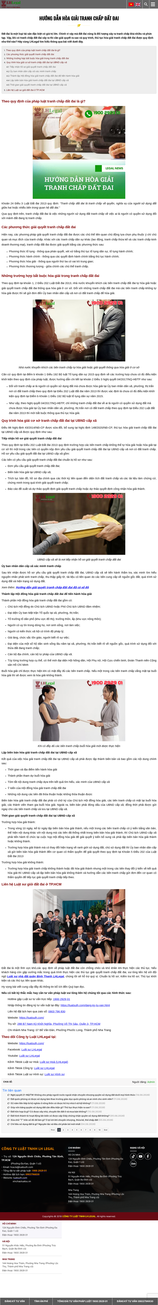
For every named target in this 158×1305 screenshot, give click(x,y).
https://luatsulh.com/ (31, 1017)
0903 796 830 (56, 1011)
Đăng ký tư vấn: (135, 1301)
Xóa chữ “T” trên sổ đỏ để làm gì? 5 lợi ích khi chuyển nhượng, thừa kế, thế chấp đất (54, 1120)
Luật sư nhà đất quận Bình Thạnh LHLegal (35, 976)
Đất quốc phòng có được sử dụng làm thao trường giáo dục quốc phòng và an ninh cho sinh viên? (62, 1099)
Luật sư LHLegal (31, 1049)
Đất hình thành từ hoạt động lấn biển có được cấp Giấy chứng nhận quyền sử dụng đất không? (60, 1115)
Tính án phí (41, 1301)
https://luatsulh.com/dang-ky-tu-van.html (85, 1005)
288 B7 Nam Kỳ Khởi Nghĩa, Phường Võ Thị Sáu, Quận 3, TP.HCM (58, 1023)
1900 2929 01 (61, 999)
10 (100, 1130)
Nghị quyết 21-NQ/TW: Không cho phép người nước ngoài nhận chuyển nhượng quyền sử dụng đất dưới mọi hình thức (73, 1095)
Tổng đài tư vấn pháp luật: (82, 1301)
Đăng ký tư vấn (15, 1301)
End (105, 1130)
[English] (138, 4)
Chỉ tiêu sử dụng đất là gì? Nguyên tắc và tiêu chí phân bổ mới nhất (45, 1124)
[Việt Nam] (131, 4)
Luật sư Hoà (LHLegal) (54, 1061)
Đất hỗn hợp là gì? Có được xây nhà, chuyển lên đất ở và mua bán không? (49, 1111)
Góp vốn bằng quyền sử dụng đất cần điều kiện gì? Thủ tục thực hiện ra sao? (51, 1107)
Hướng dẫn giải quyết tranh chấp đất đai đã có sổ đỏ (52, 587)
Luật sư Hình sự (55, 1074)
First (53, 1130)
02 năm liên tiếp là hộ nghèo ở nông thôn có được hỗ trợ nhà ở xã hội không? (51, 1103)
